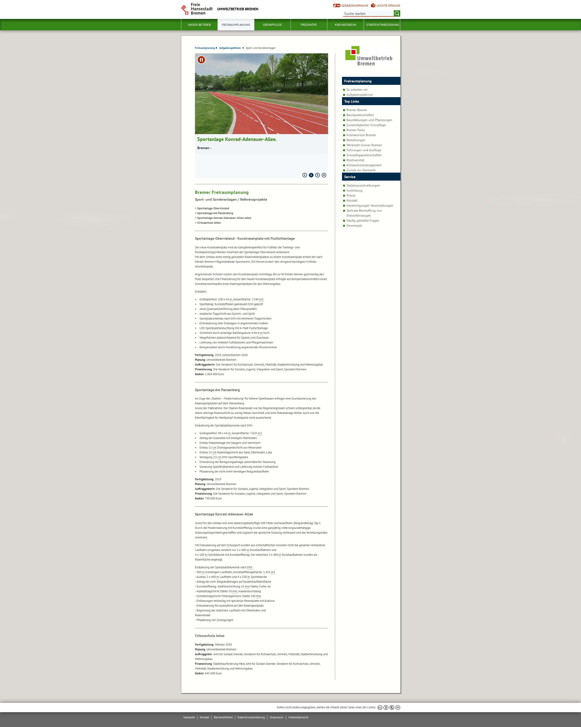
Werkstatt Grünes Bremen (364, 145)
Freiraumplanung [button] (236, 25)
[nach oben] (567, 713)
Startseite (189, 717)
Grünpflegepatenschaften (364, 155)
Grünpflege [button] (272, 25)
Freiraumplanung (205, 47)
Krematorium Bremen (361, 135)
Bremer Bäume (357, 110)
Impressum (277, 717)
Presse (351, 195)
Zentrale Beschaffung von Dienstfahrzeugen (364, 213)
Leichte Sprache (388, 6)
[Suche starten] (397, 13)
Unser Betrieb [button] (199, 25)
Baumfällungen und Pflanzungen (369, 120)
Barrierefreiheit (223, 717)
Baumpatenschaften (360, 115)
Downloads (354, 225)
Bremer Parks (356, 130)
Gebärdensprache (355, 6)
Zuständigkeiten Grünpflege (366, 125)
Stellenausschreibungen (363, 185)
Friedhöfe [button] (309, 25)
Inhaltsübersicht (298, 717)
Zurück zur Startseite (361, 170)
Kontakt (352, 200)
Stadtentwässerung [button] (382, 25)
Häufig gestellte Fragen (363, 220)
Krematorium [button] (345, 25)
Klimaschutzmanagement (364, 165)
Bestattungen (356, 140)
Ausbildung (355, 190)
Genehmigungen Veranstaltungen (370, 205)
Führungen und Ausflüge (364, 150)
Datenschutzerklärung (251, 717)
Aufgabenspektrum (230, 47)
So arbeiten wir (357, 90)
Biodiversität (355, 160)
